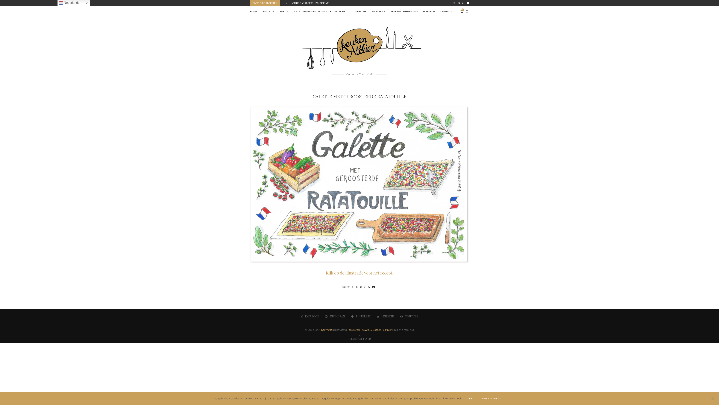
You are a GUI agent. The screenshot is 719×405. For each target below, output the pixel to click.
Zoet (283, 11)
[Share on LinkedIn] (365, 287)
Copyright (326, 329)
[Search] (467, 11)
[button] (282, 3)
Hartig (267, 11)
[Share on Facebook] (353, 287)
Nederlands (71, 2)
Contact (446, 11)
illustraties (358, 11)
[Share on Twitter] (356, 287)
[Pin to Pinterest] (361, 287)
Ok (471, 398)
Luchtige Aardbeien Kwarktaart (309, 3)
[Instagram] (454, 3)
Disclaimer (354, 329)
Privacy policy (492, 398)
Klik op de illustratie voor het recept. (359, 273)
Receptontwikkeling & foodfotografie (319, 11)
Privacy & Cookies (371, 329)
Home (253, 11)
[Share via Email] (373, 287)
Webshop (429, 11)
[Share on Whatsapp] (369, 287)
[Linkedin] (463, 3)
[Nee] (712, 399)
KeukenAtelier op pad (404, 11)
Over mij (377, 11)
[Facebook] (450, 3)
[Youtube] (468, 3)
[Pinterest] (459, 3)
